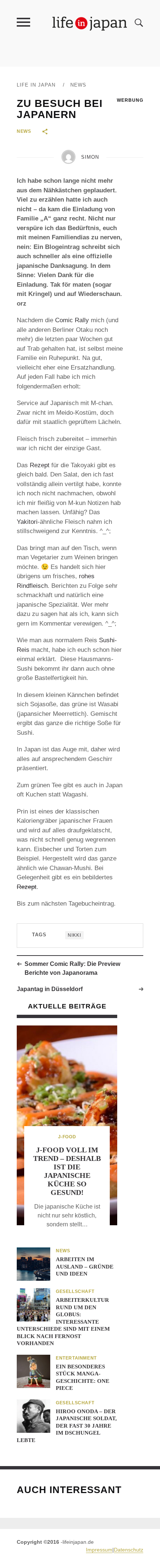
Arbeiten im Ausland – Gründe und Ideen (84, 1266)
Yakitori (27, 521)
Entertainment (76, 1358)
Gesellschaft (75, 1291)
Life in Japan (36, 85)
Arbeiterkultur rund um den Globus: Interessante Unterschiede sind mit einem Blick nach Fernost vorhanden (63, 1321)
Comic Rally (72, 320)
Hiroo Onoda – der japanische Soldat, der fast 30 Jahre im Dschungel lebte (67, 1425)
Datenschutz (128, 1550)
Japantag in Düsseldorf (50, 989)
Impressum (99, 1550)
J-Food (67, 1136)
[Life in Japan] (89, 23)
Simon (90, 157)
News (78, 85)
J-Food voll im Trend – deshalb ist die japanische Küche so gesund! (67, 1171)
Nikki (74, 935)
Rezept (39, 465)
